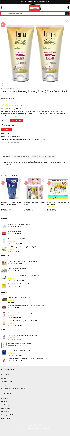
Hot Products (5, 411)
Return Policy (5, 378)
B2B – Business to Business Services (13, 388)
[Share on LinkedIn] (18, 143)
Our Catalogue (6, 405)
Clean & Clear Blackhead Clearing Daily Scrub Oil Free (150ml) (11, 203)
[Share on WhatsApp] (2, 143)
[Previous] (1, 196)
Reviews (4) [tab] (42, 156)
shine (24, 139)
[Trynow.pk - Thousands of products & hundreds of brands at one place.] (35, 7)
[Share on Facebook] (6, 143)
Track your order (6, 381)
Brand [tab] (34, 156)
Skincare (28, 139)
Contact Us (5, 385)
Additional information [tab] (21, 156)
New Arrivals (5, 408)
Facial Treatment (10, 88)
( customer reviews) (15, 105)
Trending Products (7, 415)
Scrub (18, 88)
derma (6, 139)
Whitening (42, 139)
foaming (16, 139)
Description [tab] (6, 156)
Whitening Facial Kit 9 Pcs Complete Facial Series (58, 203)
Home (3, 88)
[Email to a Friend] (12, 143)
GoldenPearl (51, 209)
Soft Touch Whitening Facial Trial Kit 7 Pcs (35, 203)
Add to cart (17, 120)
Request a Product (7, 375)
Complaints (5, 401)
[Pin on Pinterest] (15, 143)
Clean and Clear (6, 209)
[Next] (68, 196)
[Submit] (67, 13)
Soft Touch (27, 209)
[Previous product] (6, 100)
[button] (2, 7)
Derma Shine (10, 98)
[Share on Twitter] (9, 143)
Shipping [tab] (52, 156)
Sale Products (5, 418)
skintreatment (35, 139)
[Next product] (3, 100)
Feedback (4, 398)
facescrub (11, 139)
